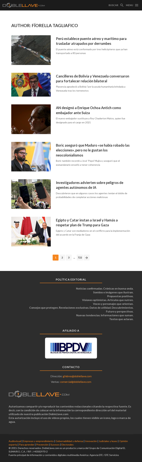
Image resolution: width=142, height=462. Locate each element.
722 (80, 257)
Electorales (67, 444)
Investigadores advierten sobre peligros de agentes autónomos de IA (89, 184)
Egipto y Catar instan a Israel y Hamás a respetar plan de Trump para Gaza (87, 222)
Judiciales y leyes (108, 441)
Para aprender (26, 444)
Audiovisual (15, 441)
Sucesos (55, 444)
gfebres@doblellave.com (77, 376)
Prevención (42, 444)
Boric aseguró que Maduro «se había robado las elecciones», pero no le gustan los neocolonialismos (93, 150)
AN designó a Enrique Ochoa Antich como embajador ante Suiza (88, 110)
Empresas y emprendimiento (38, 441)
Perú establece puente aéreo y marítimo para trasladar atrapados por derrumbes (91, 41)
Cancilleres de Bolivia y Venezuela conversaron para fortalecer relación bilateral (92, 78)
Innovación (91, 441)
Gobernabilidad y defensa (69, 441)
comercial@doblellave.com (75, 381)
